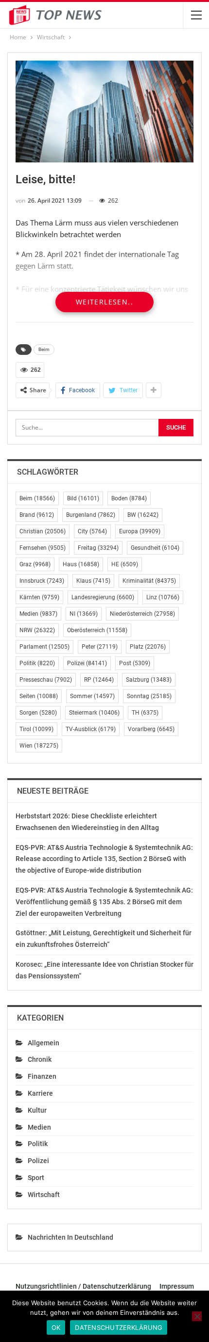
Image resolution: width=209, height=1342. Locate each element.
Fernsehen (42, 547)
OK (56, 1327)
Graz (35, 564)
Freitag (98, 547)
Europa (139, 531)
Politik (37, 663)
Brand (36, 514)
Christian (42, 531)
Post (134, 663)
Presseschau (45, 679)
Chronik (40, 1059)
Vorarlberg (151, 729)
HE (124, 564)
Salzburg (149, 679)
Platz (148, 646)
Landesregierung (102, 597)
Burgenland (90, 514)
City (92, 531)
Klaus (93, 580)
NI (84, 613)
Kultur (37, 1110)
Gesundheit (155, 547)
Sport (36, 1178)
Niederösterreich (142, 613)
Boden (129, 498)
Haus (81, 564)
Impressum (176, 1286)
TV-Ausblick (91, 729)
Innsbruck (41, 580)
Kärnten (39, 597)
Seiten (38, 696)
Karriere (40, 1093)
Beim (44, 349)
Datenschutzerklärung (118, 1327)
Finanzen (42, 1076)
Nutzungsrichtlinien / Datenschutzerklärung (83, 1286)
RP (99, 679)
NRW (37, 630)
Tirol (36, 729)
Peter (100, 646)
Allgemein (43, 1043)
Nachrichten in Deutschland (70, 1237)
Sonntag (149, 696)
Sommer (92, 696)
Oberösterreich (97, 630)
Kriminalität (149, 580)
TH (145, 712)
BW (142, 514)
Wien (38, 745)
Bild (83, 498)
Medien (38, 613)
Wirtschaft (44, 1194)
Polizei (87, 663)
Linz (162, 597)
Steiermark (94, 712)
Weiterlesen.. (104, 301)
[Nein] (197, 1316)
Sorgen (38, 712)
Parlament (44, 646)
